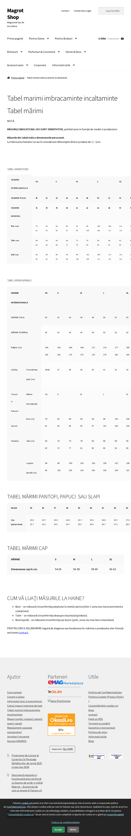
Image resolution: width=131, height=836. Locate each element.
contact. (24, 632)
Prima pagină (15, 38)
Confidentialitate (16, 806)
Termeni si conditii (99, 723)
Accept (58, 829)
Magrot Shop (15, 14)
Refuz (73, 829)
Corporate (40, 65)
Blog (91, 741)
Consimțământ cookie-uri (103, 705)
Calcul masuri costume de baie (24, 705)
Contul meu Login (82, 10)
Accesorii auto (15, 65)
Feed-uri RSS (95, 719)
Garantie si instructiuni (101, 727)
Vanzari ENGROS (16, 741)
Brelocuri (12, 51)
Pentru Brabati (63, 38)
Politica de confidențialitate (66, 822)
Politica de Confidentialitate (105, 692)
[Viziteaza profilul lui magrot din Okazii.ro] (65, 724)
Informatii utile (61, 65)
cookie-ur (26, 803)
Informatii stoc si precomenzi (24, 701)
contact (93, 714)
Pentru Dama (36, 38)
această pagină (115, 814)
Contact (65, 10)
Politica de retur (97, 732)
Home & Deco (73, 51)
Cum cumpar (14, 692)
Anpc (91, 710)
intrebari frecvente (18, 736)
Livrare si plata (15, 696)
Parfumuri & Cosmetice (41, 51)
